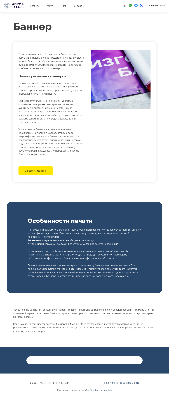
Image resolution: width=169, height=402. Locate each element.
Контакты (78, 5)
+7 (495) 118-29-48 (156, 5)
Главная (34, 5)
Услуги (50, 5)
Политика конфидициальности (122, 382)
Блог (63, 5)
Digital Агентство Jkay (101, 390)
